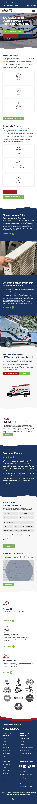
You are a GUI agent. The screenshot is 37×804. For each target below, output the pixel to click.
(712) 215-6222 (28, 786)
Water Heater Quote (25, 36)
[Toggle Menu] (33, 11)
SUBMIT (8, 546)
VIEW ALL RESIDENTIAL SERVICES (13, 118)
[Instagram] (29, 766)
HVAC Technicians (23, 66)
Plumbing (5, 61)
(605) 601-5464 (27, 780)
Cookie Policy (16, 794)
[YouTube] (33, 766)
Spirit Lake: (22, 786)
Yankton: (22, 780)
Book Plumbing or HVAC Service (13, 31)
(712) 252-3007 (30, 778)
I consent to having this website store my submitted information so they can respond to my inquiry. (18, 537)
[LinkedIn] (24, 766)
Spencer (7, 557)
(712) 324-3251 (29, 784)
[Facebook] (20, 766)
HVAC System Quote (10, 36)
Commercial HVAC (22, 130)
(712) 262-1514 (27, 782)
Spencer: (22, 782)
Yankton (16, 557)
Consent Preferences (25, 794)
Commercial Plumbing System (10, 132)
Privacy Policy (26, 792)
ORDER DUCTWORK (10, 192)
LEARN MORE (8, 434)
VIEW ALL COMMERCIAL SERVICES (13, 196)
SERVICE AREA (8, 584)
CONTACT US (25, 373)
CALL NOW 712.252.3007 (11, 373)
